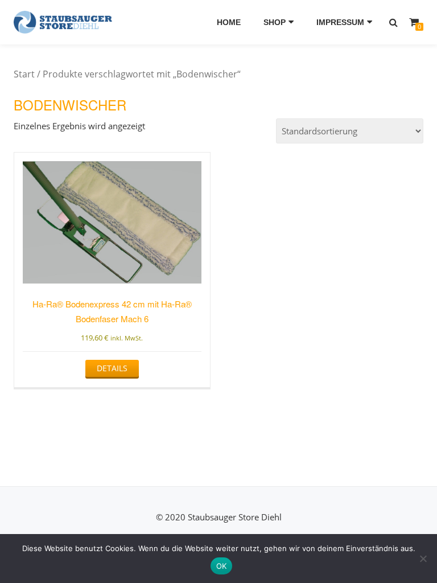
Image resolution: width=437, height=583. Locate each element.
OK (221, 565)
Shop (274, 22)
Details (112, 368)
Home (229, 22)
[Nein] (422, 558)
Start (24, 74)
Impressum (340, 22)
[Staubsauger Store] (65, 22)
